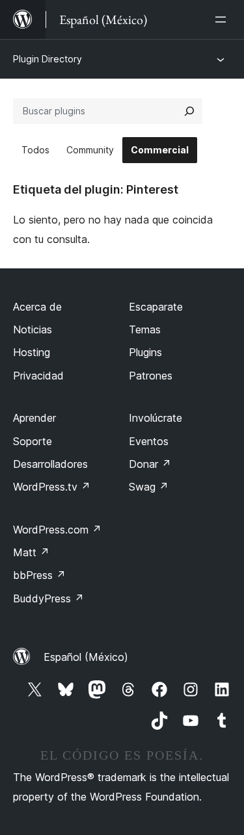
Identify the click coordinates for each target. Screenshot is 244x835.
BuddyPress (48, 598)
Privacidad (38, 375)
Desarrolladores (50, 463)
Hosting (31, 352)
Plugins (145, 352)
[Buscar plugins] (189, 111)
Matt (31, 552)
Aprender (34, 417)
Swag (149, 486)
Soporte (32, 441)
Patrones (150, 375)
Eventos (149, 441)
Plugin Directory (47, 58)
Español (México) (86, 656)
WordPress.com (57, 529)
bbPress (39, 575)
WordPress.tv (51, 486)
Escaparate (156, 306)
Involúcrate (155, 417)
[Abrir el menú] (223, 19)
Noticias (32, 329)
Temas (145, 329)
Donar (150, 463)
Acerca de (37, 306)
